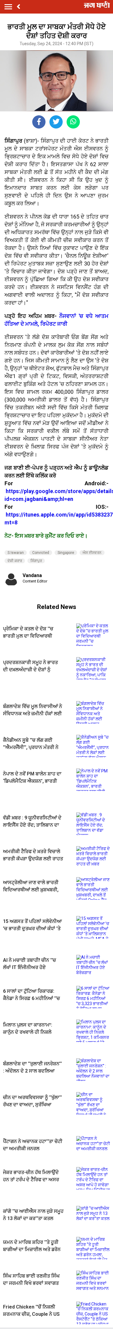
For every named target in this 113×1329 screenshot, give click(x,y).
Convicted (40, 553)
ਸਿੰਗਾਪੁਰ (36, 561)
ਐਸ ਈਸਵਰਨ (92, 553)
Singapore (66, 553)
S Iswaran (16, 553)
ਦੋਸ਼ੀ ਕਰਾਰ (15, 561)
